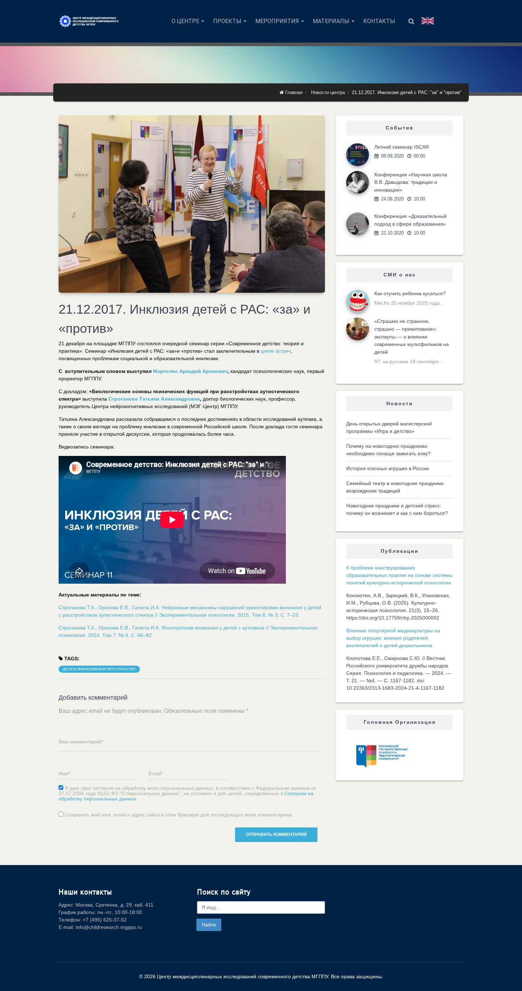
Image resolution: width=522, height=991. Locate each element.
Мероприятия (277, 21)
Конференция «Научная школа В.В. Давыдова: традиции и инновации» (410, 182)
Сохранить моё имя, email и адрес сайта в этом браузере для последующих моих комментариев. (179, 814)
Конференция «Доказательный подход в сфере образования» (410, 220)
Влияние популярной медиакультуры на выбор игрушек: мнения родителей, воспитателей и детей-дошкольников (393, 638)
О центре (186, 21)
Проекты (228, 21)
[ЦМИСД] (89, 21)
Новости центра (328, 92)
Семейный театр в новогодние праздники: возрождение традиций (395, 487)
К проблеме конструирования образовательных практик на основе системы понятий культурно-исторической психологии (399, 575)
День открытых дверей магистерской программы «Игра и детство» (389, 427)
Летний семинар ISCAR (401, 147)
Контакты (379, 21)
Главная (293, 92)
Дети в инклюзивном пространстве (99, 669)
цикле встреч (276, 351)
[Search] (411, 21)
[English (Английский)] (427, 21)
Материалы (332, 21)
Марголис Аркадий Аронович (190, 371)
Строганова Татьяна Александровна (154, 399)
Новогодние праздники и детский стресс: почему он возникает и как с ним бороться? (397, 509)
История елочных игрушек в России (387, 468)
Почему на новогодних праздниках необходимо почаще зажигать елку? (388, 449)
